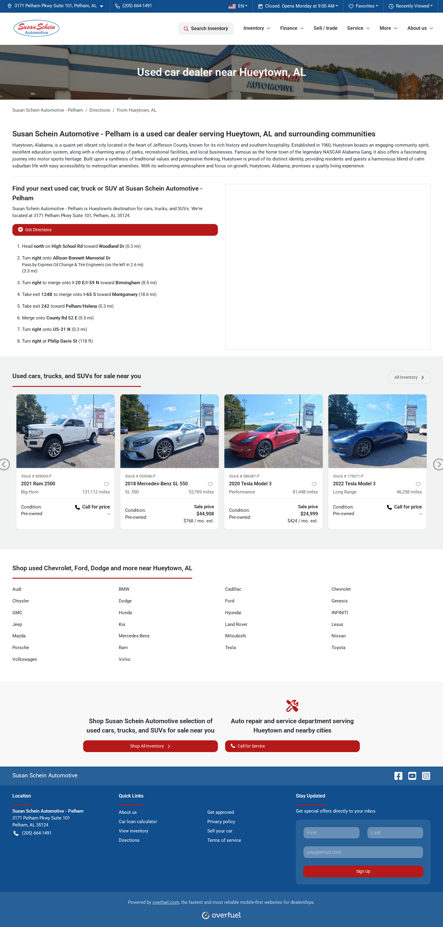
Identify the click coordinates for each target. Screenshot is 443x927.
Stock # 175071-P (348, 476)
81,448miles (305, 492)
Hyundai (233, 612)
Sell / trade (326, 28)
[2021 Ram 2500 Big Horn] (65, 431)
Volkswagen (24, 659)
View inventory (133, 831)
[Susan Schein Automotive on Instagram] (424, 775)
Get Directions (38, 229)
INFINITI (339, 612)
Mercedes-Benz (134, 636)
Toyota (338, 647)
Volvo (124, 659)
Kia (122, 624)
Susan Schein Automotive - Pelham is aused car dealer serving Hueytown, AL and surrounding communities (193, 133)
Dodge (125, 601)
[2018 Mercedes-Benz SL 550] (169, 431)
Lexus (337, 624)
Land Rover (236, 624)
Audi (16, 589)
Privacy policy (221, 821)
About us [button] (417, 28)
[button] (57, 6)
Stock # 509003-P (36, 476)
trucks (161, 208)
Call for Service (251, 746)
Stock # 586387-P (244, 476)
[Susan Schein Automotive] (36, 28)
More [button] (385, 28)
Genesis (339, 601)
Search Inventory (209, 28)
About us (128, 812)
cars (148, 208)
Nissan (338, 636)
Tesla (230, 647)
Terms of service (224, 840)
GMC (17, 612)
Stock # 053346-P (140, 476)
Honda (125, 612)
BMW (124, 589)
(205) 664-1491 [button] (137, 5)
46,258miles (409, 492)
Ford (229, 601)
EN (241, 6)
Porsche (20, 647)
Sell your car (219, 831)
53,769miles (201, 492)
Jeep (17, 624)
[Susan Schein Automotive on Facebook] (396, 775)
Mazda (19, 636)
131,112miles (96, 492)
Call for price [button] (96, 507)
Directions (129, 840)
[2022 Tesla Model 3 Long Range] (377, 431)
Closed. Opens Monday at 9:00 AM (300, 6)
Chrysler (20, 601)
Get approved (220, 812)
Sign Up (363, 871)
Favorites (365, 6)
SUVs (183, 208)
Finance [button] (288, 28)
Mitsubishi (235, 636)
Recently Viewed (412, 6)
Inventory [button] (253, 28)
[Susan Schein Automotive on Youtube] (410, 775)
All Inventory (406, 377)
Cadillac (233, 589)
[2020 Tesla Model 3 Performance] (273, 431)
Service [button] (355, 28)
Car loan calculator (138, 821)
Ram (123, 647)
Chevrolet (341, 589)
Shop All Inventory (147, 746)
